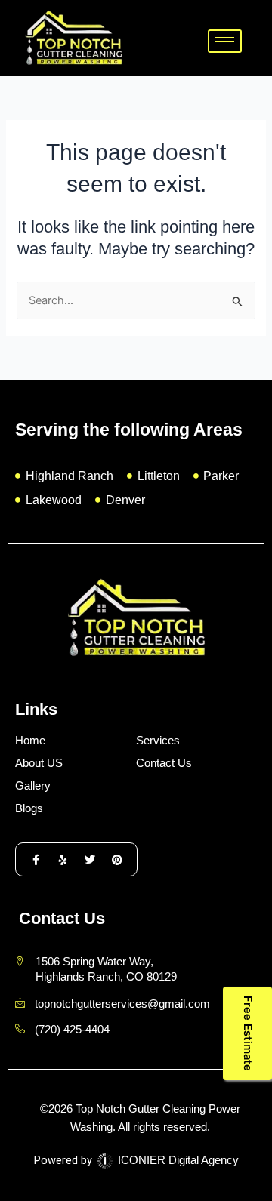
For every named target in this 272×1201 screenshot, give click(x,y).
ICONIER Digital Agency (177, 1160)
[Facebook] (35, 859)
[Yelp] (62, 859)
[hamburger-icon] (225, 41)
